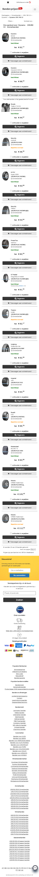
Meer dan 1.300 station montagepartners (19, 631)
